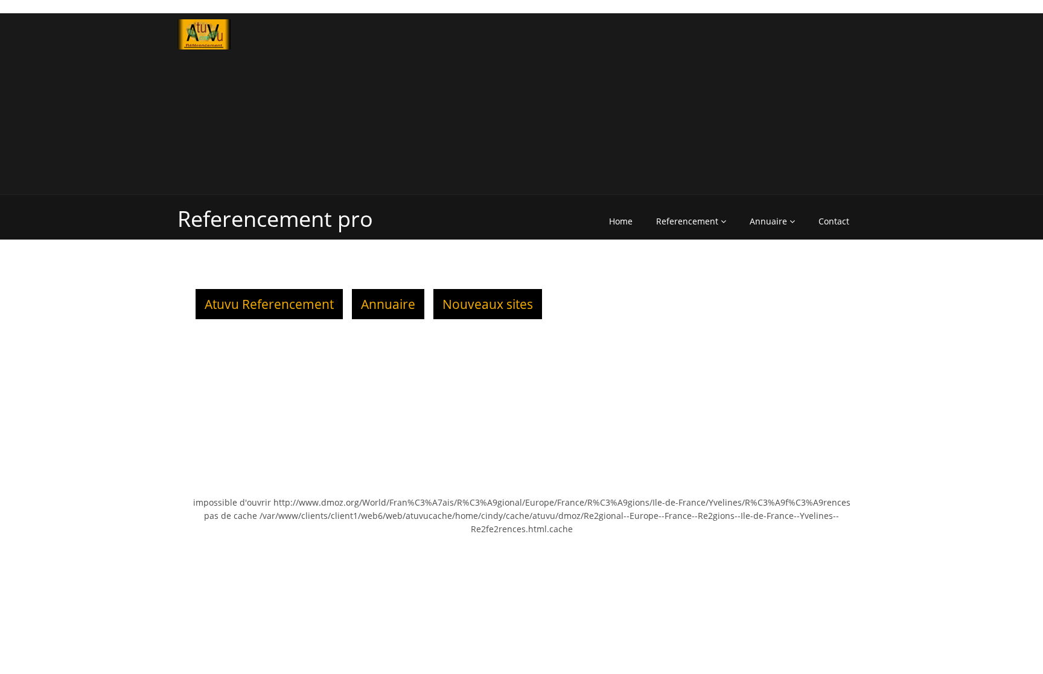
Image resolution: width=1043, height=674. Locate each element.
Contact (833, 221)
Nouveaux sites (487, 304)
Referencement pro (275, 219)
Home (621, 221)
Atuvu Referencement (269, 304)
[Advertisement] (698, 103)
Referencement (688, 221)
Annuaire (769, 221)
